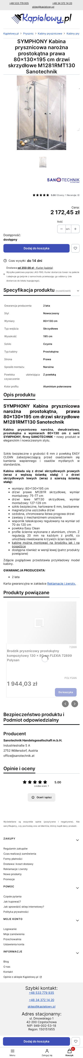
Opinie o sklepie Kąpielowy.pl (21, 976)
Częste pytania (12, 896)
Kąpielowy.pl (11, 33)
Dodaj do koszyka (36, 248)
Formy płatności (12, 858)
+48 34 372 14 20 (62, 3)
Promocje (9, 879)
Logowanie (10, 929)
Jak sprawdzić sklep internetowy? (23, 906)
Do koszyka (66, 692)
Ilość (60, 221)
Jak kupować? (12, 901)
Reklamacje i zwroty (15, 869)
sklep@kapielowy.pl (43, 6)
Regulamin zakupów (15, 848)
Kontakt (8, 971)
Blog (6, 961)
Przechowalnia (12, 939)
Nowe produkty (12, 874)
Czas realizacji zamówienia (19, 853)
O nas (6, 966)
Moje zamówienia (13, 934)
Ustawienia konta (13, 944)
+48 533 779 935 (19, 3)
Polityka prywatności (16, 911)
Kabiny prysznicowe (50, 33)
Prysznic (28, 33)
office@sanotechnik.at (18, 755)
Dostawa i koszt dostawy (18, 863)
